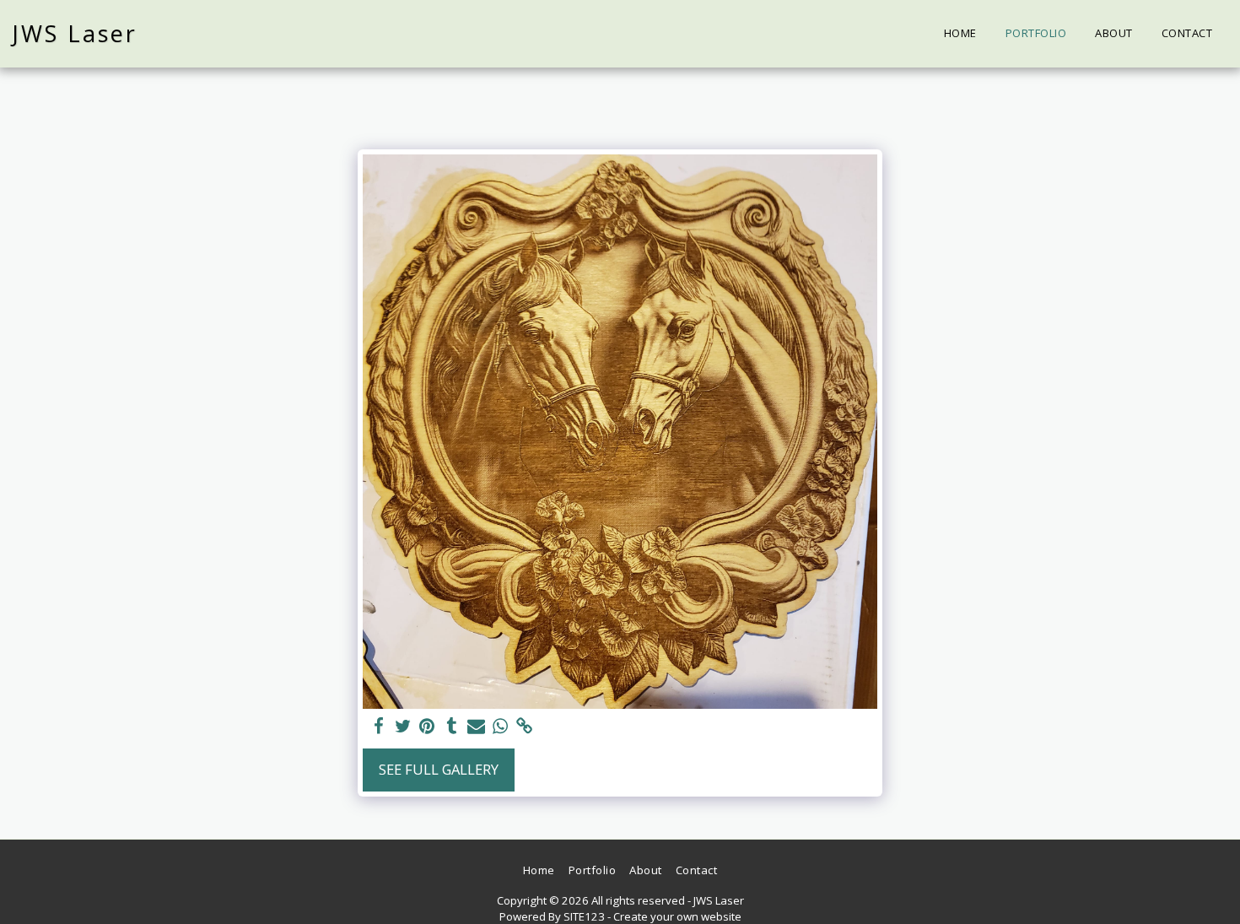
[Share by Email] (476, 726)
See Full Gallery (439, 769)
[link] (525, 726)
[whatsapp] (500, 726)
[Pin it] (427, 726)
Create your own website (677, 916)
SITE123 (584, 916)
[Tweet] (403, 726)
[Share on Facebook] (378, 726)
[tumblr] (452, 726)
